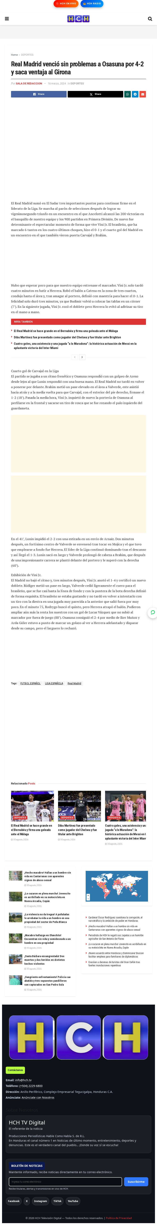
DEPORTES (27, 54)
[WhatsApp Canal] (153, 613)
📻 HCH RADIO (92, 3)
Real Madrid (74, 683)
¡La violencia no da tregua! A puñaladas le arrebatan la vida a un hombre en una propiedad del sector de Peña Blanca (46, 918)
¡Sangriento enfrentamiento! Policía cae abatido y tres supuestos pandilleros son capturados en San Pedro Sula (47, 981)
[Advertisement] (78, 31)
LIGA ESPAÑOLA (54, 683)
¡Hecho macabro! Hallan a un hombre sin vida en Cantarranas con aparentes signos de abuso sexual (47, 876)
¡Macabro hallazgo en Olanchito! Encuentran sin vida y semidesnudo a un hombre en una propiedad (47, 939)
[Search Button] (150, 19)
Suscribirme (136, 1182)
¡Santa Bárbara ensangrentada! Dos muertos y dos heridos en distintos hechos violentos (44, 960)
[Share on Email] (142, 94)
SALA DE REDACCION (29, 83)
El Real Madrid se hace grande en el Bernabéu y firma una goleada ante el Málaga (66, 331)
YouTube (73, 1201)
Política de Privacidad (119, 1218)
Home (14, 54)
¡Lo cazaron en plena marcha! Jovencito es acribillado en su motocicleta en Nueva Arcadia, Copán (47, 897)
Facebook (13, 1201)
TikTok (57, 1201)
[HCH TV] (78, 1038)
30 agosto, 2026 (20, 839)
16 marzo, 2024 (57, 83)
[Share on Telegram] (135, 94)
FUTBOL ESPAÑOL (30, 683)
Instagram (40, 1201)
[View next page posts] (82, 357)
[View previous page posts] (75, 357)
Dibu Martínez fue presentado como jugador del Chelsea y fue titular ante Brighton (68, 337)
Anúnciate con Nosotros (38, 1097)
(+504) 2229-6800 (31, 1086)
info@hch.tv (23, 1080)
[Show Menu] (7, 19)
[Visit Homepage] (78, 19)
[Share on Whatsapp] (127, 94)
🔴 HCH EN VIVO (66, 3)
